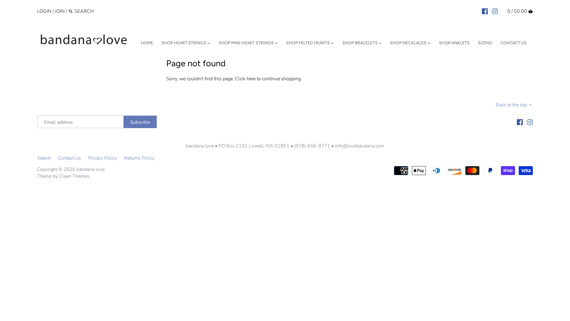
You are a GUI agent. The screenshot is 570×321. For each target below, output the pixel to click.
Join (60, 11)
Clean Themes (74, 176)
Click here (245, 78)
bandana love (90, 169)
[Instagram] (495, 11)
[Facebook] (485, 11)
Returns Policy (139, 158)
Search (44, 158)
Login (44, 11)
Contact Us (69, 158)
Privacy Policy (102, 158)
